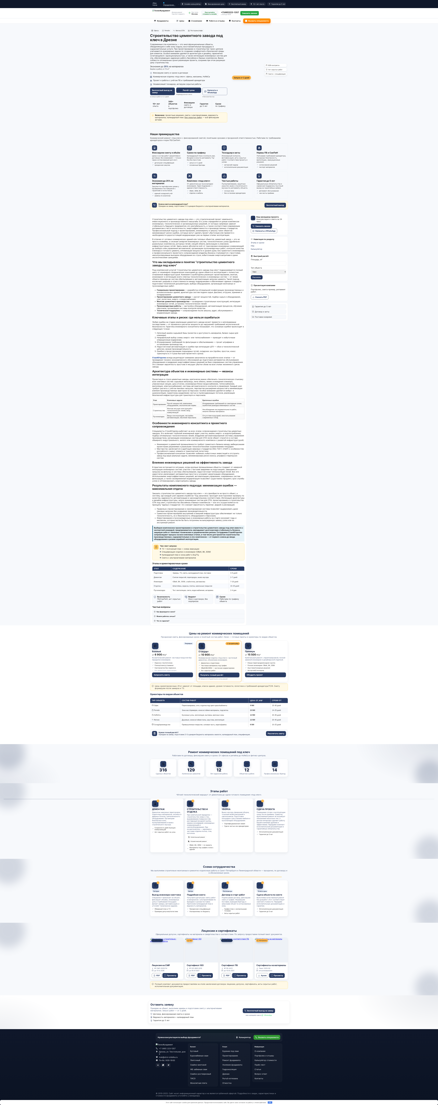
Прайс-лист (260, 1065)
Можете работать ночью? (166, 616)
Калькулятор (256, 249)
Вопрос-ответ (261, 1074)
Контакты (236, 21)
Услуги (224, 1047)
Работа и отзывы (217, 21)
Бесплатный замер (238, 4)
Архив (264, 975)
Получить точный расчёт (211, 675)
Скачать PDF (261, 297)
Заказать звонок (262, 226)
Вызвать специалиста (258, 21)
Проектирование (230, 1056)
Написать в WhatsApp (212, 91)
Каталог (193, 1047)
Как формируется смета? (166, 612)
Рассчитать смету (276, 733)
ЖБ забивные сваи (198, 1069)
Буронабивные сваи (199, 1056)
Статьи (258, 1069)
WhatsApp (268, 1015)
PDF (158, 975)
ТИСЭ (192, 1078)
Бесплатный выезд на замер (162, 91)
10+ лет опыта (258, 4)
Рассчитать (257, 277)
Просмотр (171, 975)
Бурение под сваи (230, 1051)
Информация (259, 1047)
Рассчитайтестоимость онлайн (210, 13)
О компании (196, 21)
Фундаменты (163, 21)
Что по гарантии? (163, 621)
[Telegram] (168, 1065)
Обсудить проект (255, 675)
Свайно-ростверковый (200, 1074)
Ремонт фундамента (231, 1060)
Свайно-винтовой (198, 1065)
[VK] (158, 1065)
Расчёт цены (189, 90)
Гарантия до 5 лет (278, 4)
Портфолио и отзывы (264, 1056)
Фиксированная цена (216, 4)
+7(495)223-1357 (230, 12)
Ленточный (195, 1060)
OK (270, 1102)
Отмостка (226, 1083)
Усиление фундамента (232, 1065)
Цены (181, 21)
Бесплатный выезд (275, 205)
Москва (195, 14)
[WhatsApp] (163, 1065)
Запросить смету (162, 675)
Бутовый (194, 1051)
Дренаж (225, 1074)
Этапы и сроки (257, 243)
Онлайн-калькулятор (192, 4)
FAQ (252, 246)
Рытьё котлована (230, 1078)
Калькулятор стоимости (266, 1060)
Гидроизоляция (229, 1069)
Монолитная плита (198, 1083)
